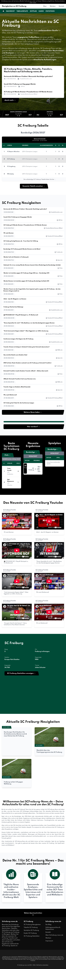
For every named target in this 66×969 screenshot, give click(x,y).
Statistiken (50, 11)
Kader (41, 11)
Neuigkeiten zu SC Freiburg (14, 6)
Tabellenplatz (22, 11)
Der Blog (48, 924)
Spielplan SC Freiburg (31, 930)
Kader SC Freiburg (30, 933)
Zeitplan (33, 11)
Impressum (49, 941)
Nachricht (10, 11)
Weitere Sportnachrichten (33, 913)
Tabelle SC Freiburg (31, 927)
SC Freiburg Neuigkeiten (32, 924)
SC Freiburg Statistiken (31, 936)
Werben (53, 6)
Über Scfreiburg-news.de (54, 935)
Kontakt (61, 6)
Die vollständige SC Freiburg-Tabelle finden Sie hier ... (40, 179)
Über (45, 6)
